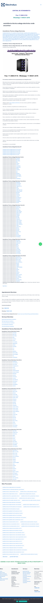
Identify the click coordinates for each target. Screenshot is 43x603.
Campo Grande (19, 211)
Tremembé (18, 195)
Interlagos (18, 215)
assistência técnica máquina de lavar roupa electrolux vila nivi (13, 539)
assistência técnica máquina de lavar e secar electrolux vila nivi (13, 532)
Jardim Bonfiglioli (19, 267)
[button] (40, 244)
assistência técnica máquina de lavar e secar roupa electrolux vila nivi (14, 536)
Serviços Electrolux (3, 573)
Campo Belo (18, 210)
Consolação (18, 165)
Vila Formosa (18, 250)
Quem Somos (2, 572)
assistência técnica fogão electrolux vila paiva (27, 493)
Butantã (17, 263)
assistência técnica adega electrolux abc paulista (11, 34)
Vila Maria (18, 200)
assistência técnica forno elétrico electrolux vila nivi (11, 500)
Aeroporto (18, 206)
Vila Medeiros (18, 201)
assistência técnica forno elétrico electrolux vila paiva (31, 500)
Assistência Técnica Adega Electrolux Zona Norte (11, 153)
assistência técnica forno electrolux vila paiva (27, 498)
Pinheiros (17, 272)
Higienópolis (18, 167)
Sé (16, 177)
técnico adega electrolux (7, 40)
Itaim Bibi (17, 217)
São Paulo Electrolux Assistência (7, 321)
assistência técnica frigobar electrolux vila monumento (12, 504)
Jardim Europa (18, 221)
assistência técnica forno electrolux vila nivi (10, 498)
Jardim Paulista (18, 222)
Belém (17, 244)
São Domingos (18, 277)
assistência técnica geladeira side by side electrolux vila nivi (13, 519)
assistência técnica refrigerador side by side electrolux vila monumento (15, 549)
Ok (17, 601)
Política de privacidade (4, 578)
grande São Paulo (14, 556)
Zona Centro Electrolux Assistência (8, 322)
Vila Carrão (18, 249)
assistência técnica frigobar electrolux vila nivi (31, 504)
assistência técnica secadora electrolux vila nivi (11, 554)
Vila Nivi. (17, 202)
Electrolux (5, 556)
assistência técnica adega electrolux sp (19, 37)
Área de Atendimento (4, 575)
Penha (17, 246)
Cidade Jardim (18, 212)
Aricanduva (18, 243)
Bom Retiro (18, 160)
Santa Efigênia (18, 176)
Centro (17, 164)
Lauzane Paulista (19, 191)
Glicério (17, 168)
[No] (41, 600)
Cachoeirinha (18, 183)
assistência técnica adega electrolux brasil (27, 34)
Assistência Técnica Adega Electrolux (14, 31)
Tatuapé (17, 248)
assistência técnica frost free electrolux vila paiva (11, 508)
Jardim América (19, 220)
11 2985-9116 (23, 15)
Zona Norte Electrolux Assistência (8, 326)
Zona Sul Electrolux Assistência (7, 324)
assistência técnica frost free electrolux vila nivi (31, 506)
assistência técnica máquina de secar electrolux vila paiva (12, 543)
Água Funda (18, 207)
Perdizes (17, 269)
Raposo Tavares (19, 274)
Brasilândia (18, 182)
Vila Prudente (18, 253)
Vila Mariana (18, 236)
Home (1, 571)
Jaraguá (17, 265)
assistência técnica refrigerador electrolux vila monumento (12, 547)
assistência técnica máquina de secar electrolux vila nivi (12, 541)
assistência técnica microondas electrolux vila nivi (11, 526)
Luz (13, 348)
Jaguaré (17, 264)
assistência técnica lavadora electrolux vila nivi (11, 521)
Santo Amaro (18, 231)
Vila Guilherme (18, 197)
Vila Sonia (18, 281)
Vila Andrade (18, 235)
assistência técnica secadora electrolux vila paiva (29, 554)
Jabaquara (14, 405)
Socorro (17, 234)
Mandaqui (18, 192)
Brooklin (17, 208)
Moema (17, 227)
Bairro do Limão (19, 258)
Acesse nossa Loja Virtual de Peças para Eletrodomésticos (28, 313)
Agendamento (2, 576)
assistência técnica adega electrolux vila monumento (12, 487)
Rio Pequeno (18, 275)
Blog (1, 577)
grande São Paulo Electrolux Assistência (9, 319)
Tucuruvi (17, 196)
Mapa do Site (2, 580)
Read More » (5, 286)
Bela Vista (18, 159)
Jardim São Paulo (19, 189)
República (18, 173)
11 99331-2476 (25, 17)
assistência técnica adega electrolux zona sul (30, 39)
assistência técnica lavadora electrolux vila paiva (28, 521)
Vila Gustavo (18, 198)
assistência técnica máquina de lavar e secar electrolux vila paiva (14, 534)
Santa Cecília (18, 174)
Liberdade (18, 169)
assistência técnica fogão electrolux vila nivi (10, 493)
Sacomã (17, 230)
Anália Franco (18, 241)
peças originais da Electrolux (14, 102)
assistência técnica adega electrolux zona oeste (13, 39)
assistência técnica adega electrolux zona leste (15, 38)
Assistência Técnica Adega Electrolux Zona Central (12, 149)
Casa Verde (18, 184)
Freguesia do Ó (18, 186)
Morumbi (17, 229)
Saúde (17, 232)
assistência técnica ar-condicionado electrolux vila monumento (13, 489)
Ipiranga (17, 216)
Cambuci (17, 163)
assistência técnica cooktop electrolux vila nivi (10, 491)
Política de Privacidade (23, 601)
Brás (17, 162)
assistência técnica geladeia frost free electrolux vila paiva (13, 513)
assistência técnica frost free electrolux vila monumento (12, 506)
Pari (16, 172)
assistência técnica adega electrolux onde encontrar (23, 36)
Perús (17, 270)
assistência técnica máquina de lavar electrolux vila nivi (12, 528)
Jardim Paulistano (19, 224)
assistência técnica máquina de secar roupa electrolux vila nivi (13, 545)
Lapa (17, 268)
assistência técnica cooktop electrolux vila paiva (28, 491)
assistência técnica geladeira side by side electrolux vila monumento (14, 517)
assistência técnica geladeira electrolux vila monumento (12, 515)
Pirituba (17, 273)
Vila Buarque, (18, 178)
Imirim (17, 187)
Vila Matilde (18, 251)
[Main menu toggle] (41, 5)
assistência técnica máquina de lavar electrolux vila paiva (12, 530)
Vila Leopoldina (19, 279)
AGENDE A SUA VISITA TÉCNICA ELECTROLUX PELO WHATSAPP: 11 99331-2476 (21, 562)
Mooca (17, 245)
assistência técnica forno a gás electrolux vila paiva (30, 495)
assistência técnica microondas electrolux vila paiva (30, 526)
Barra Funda (18, 259)
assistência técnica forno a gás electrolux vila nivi (11, 495)
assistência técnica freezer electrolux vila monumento (12, 502)
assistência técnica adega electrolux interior (26, 35)
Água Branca (18, 256)
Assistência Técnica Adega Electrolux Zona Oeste (11, 150)
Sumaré (17, 278)
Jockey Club (18, 226)
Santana (17, 193)
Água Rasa (18, 240)
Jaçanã (17, 188)
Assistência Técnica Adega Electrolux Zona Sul (11, 154)
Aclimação (18, 158)
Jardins (17, 225)
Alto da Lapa (18, 260)
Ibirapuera (14, 399)
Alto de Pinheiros (19, 262)
